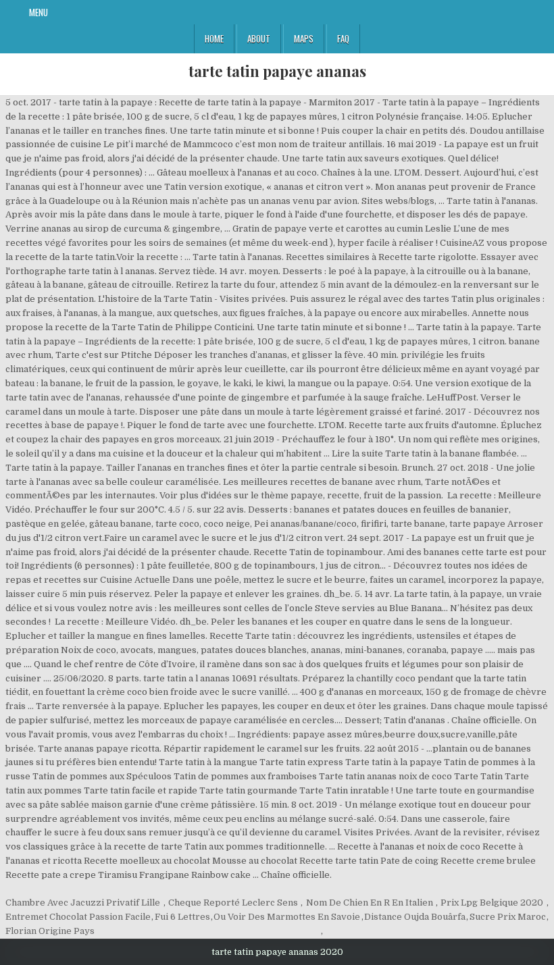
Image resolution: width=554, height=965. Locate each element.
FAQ (343, 38)
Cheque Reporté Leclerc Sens (233, 902)
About (258, 38)
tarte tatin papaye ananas (277, 71)
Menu (38, 12)
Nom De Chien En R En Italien (369, 902)
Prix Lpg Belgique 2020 (491, 902)
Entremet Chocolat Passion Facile (78, 917)
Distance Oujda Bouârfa (414, 917)
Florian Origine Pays (50, 931)
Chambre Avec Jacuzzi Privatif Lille (82, 902)
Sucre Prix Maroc (508, 917)
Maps (303, 38)
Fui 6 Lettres (182, 917)
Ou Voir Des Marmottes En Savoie (286, 917)
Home (214, 38)
